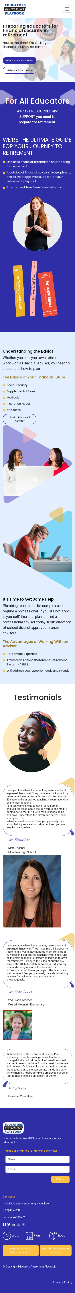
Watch (16, 1235)
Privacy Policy (62, 1282)
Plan (36, 1235)
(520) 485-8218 (12, 1210)
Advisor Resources (19, 70)
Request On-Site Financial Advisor (20, 1250)
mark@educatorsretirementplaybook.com (27, 1203)
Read (61, 1235)
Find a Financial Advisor (20, 419)
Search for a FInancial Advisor (55, 1250)
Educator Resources (19, 60)
